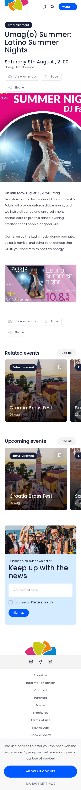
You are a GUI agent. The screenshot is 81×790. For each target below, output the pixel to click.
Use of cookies (43, 758)
